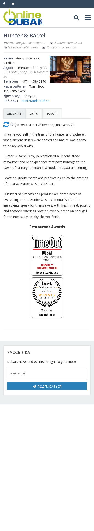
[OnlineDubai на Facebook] (4, 4)
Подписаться (49, 386)
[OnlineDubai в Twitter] (13, 4)
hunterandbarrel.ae (36, 101)
